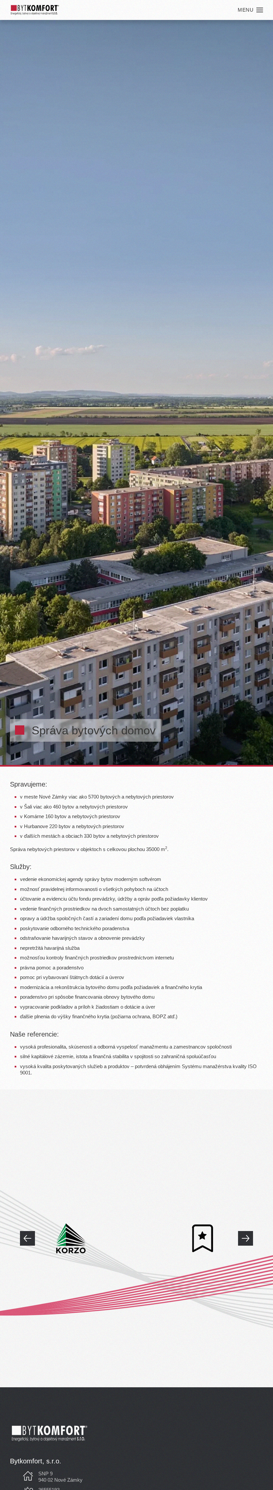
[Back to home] (35, 10)
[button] (250, 10)
